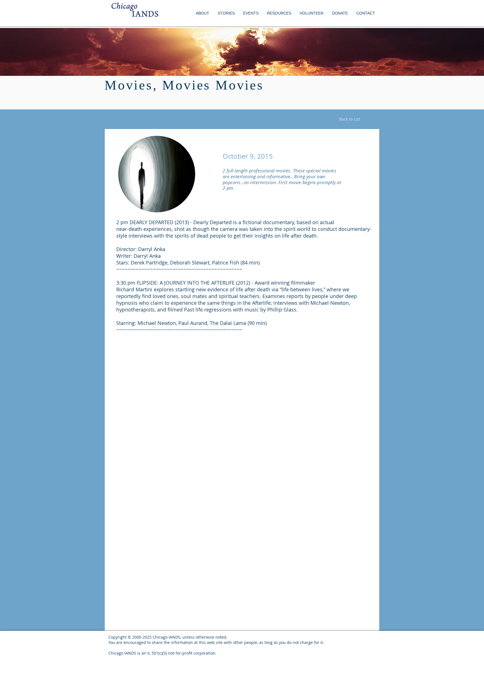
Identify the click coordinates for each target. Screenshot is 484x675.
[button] (251, 13)
